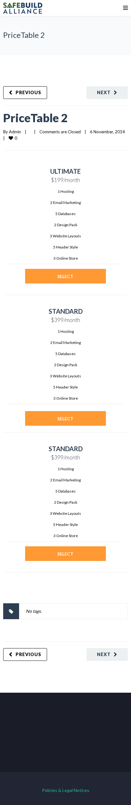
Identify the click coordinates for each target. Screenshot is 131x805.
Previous (28, 92)
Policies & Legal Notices (65, 790)
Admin (15, 131)
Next (104, 92)
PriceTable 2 (35, 118)
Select (65, 276)
